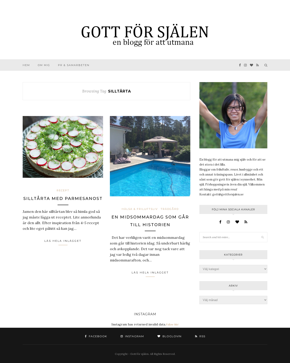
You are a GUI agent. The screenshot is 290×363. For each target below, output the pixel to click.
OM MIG (44, 65)
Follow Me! (172, 324)
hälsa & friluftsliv (140, 209)
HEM (26, 65)
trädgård (170, 209)
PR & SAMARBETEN (73, 65)
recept (63, 190)
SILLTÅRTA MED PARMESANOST (63, 198)
